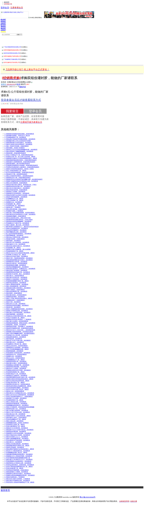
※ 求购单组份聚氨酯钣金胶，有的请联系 (16, 267)
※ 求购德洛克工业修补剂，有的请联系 (15, 375)
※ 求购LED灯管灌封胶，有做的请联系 (15, 183)
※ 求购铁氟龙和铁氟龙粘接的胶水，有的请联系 (18, 454)
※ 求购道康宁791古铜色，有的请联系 (15, 398)
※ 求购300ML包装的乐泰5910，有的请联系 (17, 246)
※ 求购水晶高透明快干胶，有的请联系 (15, 291)
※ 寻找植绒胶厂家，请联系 (12, 204)
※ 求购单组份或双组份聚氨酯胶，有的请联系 (17, 221)
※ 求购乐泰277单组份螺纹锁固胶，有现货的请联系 (19, 212)
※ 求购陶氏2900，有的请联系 (13, 356)
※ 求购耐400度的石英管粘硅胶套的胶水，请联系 (18, 379)
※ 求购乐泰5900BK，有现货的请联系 (15, 295)
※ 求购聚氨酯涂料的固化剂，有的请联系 (16, 405)
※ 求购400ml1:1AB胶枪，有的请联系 (15, 368)
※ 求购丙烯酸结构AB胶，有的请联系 (15, 232)
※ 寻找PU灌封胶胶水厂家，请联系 (14, 426)
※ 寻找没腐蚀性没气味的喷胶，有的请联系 (17, 440)
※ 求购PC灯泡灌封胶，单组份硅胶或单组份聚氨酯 (19, 407)
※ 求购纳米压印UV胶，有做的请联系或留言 (17, 177)
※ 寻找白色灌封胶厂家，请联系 (13, 468)
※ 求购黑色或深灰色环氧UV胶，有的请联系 (17, 186)
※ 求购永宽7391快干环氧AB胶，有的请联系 (17, 340)
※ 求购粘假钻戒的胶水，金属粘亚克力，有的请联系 (19, 268)
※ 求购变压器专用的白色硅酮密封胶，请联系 (17, 386)
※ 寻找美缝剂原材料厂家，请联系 (14, 372)
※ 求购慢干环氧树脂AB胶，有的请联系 (16, 310)
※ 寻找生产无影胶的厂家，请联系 (14, 317)
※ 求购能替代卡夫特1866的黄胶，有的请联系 (17, 433)
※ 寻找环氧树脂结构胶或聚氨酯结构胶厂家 (17, 457)
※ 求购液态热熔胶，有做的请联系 (14, 239)
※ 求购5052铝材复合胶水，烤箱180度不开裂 (17, 218)
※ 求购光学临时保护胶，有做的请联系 (15, 190)
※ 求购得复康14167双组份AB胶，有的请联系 (17, 463)
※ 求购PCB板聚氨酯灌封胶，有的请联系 (16, 438)
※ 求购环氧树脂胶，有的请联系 (13, 314)
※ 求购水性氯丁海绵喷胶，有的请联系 (15, 270)
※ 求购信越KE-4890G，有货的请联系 (15, 417)
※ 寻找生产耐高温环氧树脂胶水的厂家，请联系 (18, 466)
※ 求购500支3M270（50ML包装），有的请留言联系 (19, 330)
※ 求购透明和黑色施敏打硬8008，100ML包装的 (18, 219)
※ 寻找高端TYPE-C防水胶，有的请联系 (16, 335)
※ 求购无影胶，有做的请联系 (13, 293)
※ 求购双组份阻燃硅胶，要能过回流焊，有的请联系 (19, 323)
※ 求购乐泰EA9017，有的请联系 (14, 342)
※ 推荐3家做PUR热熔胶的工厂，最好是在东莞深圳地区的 (21, 226)
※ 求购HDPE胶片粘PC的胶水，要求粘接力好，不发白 (20, 184)
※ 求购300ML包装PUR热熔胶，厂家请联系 (17, 478)
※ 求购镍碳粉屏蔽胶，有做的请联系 (15, 216)
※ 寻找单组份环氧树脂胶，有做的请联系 (16, 470)
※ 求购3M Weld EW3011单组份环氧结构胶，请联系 (19, 253)
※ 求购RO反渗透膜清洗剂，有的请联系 (16, 228)
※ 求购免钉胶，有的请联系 (12, 307)
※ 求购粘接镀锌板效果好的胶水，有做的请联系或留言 (20, 160)
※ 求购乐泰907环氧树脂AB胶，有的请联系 (17, 480)
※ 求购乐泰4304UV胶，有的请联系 (14, 414)
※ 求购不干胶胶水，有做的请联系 (14, 289)
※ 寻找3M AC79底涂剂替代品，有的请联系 (17, 450)
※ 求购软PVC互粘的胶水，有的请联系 (15, 279)
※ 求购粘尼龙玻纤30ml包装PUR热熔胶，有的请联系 (19, 195)
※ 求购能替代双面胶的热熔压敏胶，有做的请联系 (19, 134)
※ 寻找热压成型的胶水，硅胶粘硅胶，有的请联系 (19, 464)
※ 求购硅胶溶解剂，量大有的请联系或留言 (17, 163)
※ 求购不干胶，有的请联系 (12, 302)
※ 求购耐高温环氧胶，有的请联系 (14, 296)
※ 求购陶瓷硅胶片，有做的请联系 (14, 300)
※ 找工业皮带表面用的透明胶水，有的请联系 (17, 233)
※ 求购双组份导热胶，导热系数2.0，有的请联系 (18, 326)
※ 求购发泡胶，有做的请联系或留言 (15, 153)
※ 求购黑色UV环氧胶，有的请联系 (14, 191)
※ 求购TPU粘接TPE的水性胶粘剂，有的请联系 (18, 144)
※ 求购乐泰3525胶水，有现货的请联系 (15, 363)
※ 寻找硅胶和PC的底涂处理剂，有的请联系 (17, 352)
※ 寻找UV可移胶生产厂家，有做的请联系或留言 (18, 155)
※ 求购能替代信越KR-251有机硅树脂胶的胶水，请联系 (20, 158)
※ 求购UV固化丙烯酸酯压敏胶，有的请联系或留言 (19, 333)
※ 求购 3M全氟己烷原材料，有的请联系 (16, 410)
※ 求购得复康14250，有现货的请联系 (15, 354)
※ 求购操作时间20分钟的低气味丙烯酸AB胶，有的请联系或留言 (23, 179)
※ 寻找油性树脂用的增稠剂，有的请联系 (16, 387)
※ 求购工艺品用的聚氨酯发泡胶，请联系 (16, 349)
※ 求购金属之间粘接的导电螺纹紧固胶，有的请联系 (19, 139)
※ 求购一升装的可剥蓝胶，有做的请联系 (16, 146)
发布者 (3, 82)
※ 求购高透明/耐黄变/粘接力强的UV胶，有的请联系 (19, 377)
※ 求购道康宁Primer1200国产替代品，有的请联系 (18, 429)
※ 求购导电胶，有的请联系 (12, 240)
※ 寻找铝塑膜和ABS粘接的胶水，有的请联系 (17, 461)
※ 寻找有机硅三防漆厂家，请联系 (14, 424)
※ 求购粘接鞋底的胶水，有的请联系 (15, 337)
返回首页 (5, 490)
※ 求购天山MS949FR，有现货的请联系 (16, 345)
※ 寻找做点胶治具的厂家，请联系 (14, 382)
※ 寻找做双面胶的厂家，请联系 (13, 251)
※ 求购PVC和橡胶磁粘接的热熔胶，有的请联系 (18, 309)
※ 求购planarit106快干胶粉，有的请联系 (16, 256)
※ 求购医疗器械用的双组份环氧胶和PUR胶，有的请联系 (21, 181)
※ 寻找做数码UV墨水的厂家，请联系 (15, 344)
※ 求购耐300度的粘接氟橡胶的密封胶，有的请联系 (19, 475)
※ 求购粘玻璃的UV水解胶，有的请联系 (16, 471)
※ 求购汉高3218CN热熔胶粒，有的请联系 (16, 242)
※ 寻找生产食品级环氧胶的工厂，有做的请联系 (18, 396)
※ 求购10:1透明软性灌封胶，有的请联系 (16, 284)
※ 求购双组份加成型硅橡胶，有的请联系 (16, 305)
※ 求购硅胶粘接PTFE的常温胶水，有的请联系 (18, 142)
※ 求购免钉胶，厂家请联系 (12, 207)
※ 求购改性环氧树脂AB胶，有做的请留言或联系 (18, 328)
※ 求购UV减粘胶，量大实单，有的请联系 (16, 225)
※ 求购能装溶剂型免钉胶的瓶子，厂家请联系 (17, 319)
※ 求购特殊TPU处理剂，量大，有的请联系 (17, 274)
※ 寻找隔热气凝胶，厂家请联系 (13, 211)
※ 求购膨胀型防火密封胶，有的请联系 (15, 261)
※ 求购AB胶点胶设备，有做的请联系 (15, 209)
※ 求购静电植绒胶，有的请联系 (13, 351)
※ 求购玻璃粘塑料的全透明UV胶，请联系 (16, 445)
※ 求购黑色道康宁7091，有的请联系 (15, 408)
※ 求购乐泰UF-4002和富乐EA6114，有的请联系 (18, 459)
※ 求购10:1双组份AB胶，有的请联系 (15, 401)
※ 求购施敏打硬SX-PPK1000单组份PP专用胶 (17, 141)
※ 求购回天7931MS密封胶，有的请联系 (16, 428)
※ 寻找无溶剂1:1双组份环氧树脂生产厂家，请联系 (19, 482)
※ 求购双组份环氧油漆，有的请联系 (15, 431)
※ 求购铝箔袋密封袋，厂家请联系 (14, 477)
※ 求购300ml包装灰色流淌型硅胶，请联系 (16, 380)
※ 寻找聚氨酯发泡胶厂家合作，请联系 (15, 452)
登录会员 (5, 7)
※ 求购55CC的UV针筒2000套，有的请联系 (17, 412)
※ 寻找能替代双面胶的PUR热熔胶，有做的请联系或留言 (21, 165)
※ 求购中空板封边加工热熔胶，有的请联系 (17, 435)
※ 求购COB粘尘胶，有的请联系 (13, 421)
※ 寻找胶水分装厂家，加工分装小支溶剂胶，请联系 (19, 156)
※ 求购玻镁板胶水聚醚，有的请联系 (15, 265)
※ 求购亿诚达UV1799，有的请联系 (14, 244)
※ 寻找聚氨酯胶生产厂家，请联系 (14, 359)
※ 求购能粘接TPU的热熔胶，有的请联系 (16, 347)
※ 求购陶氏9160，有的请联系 (13, 202)
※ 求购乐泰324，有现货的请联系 (14, 275)
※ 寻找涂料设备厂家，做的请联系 (14, 205)
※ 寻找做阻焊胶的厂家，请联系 (13, 400)
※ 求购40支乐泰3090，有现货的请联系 (15, 263)
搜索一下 (19, 34)
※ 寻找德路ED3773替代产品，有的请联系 (16, 223)
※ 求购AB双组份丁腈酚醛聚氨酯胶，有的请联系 (18, 151)
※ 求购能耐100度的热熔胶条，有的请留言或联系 (18, 331)
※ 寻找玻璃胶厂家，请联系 (12, 247)
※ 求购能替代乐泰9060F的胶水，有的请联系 (17, 473)
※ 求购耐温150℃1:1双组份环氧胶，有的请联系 (18, 456)
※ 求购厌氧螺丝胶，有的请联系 (13, 235)
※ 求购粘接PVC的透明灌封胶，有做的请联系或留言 (19, 162)
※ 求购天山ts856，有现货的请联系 (14, 358)
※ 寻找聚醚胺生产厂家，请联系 (13, 198)
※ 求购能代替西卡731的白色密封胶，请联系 (17, 415)
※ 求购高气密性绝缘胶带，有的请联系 (15, 197)
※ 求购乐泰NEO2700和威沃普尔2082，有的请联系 (19, 393)
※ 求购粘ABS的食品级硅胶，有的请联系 (16, 443)
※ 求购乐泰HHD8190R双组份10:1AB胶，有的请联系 (19, 214)
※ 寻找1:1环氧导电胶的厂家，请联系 (15, 170)
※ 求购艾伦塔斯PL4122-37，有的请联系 (16, 436)
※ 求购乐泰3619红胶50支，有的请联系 (15, 277)
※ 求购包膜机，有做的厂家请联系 (14, 148)
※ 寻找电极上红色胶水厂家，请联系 (15, 254)
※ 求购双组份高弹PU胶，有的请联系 (15, 361)
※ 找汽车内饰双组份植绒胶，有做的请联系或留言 (19, 172)
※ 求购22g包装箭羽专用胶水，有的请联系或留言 (18, 176)
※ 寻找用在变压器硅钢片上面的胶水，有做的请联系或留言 (21, 167)
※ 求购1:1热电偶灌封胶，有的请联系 (15, 286)
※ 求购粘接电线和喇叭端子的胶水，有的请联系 (18, 260)
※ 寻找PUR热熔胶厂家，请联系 (13, 200)
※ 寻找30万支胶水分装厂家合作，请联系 (16, 389)
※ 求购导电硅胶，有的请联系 (13, 338)
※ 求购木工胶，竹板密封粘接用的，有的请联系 (18, 258)
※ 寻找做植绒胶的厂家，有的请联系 (15, 137)
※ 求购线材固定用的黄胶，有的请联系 (15, 366)
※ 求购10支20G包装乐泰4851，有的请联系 (17, 188)
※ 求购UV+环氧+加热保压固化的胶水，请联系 (18, 298)
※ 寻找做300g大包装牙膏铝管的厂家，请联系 (17, 316)
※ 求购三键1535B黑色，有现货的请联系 (16, 321)
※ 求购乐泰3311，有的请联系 (13, 442)
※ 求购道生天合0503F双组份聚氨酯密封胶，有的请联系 (20, 149)
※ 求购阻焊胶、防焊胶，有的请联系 (15, 324)
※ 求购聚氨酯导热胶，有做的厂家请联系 (16, 422)
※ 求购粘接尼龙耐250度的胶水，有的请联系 (17, 288)
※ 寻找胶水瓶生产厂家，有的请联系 (15, 373)
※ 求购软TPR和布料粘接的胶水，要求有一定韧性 (19, 169)
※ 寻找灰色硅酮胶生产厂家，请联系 (15, 419)
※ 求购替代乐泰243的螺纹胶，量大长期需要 (17, 249)
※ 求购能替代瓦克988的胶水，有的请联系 (16, 193)
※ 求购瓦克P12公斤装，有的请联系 (14, 303)
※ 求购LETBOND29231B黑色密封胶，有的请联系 (19, 394)
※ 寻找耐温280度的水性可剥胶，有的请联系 (17, 370)
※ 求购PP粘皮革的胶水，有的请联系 (15, 282)
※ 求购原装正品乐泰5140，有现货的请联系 (17, 384)
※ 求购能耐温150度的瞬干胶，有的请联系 (16, 365)
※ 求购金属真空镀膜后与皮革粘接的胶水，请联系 (19, 449)
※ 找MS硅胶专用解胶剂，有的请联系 (15, 230)
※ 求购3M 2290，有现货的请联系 (14, 391)
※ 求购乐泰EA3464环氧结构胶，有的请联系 (17, 312)
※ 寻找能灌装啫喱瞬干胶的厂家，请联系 (16, 281)
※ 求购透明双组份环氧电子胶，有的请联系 (17, 272)
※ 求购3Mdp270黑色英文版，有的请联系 (16, 237)
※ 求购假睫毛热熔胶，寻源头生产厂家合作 (17, 135)
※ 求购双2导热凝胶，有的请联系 (14, 447)
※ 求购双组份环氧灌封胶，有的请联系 (15, 403)
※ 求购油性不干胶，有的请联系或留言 (15, 174)
